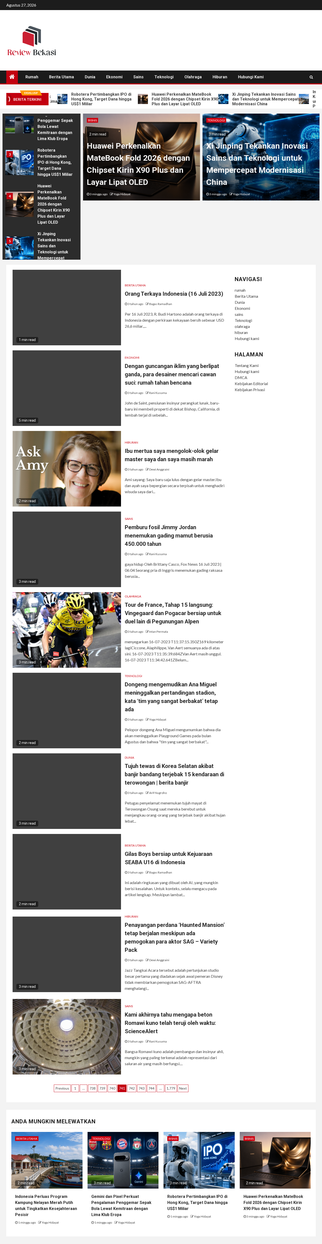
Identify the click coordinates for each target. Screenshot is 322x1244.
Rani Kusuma (158, 393)
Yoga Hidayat (122, 194)
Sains (129, 519)
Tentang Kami (247, 365)
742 (132, 1088)
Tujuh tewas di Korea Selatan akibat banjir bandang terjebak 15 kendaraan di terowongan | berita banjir (174, 774)
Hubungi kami (251, 77)
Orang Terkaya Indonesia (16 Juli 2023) (174, 294)
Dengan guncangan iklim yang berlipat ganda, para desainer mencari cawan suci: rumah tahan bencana (172, 374)
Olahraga (133, 596)
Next (183, 1088)
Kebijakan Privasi (250, 389)
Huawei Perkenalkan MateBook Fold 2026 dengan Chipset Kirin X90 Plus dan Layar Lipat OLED (161, 99)
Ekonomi (114, 77)
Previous (62, 1088)
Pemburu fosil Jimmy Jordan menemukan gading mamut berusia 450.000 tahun (169, 535)
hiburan (220, 77)
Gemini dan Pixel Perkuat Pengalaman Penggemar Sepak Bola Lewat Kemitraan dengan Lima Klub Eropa (55, 120)
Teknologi (164, 77)
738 (93, 1088)
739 (102, 1088)
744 (151, 1088)
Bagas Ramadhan (160, 304)
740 (112, 1088)
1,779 (171, 1088)
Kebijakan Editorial (251, 383)
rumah (31, 77)
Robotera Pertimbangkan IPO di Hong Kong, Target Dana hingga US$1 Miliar (77, 99)
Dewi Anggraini (159, 469)
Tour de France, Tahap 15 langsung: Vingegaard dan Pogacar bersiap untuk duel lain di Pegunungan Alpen (173, 613)
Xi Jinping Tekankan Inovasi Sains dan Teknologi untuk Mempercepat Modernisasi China (241, 99)
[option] (41, 122)
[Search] (311, 77)
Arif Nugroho (158, 793)
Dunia (90, 77)
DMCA (241, 377)
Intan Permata (158, 631)
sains (138, 77)
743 (142, 1088)
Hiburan (131, 442)
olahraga (193, 77)
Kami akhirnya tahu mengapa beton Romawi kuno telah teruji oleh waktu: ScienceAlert (170, 1023)
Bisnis (92, 120)
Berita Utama (61, 77)
